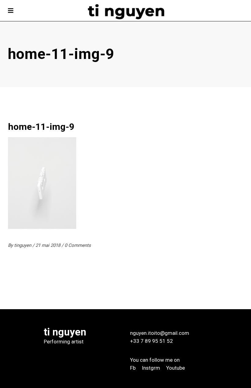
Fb (133, 368)
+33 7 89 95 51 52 (151, 341)
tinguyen (23, 245)
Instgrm (151, 368)
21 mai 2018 (49, 245)
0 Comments (78, 245)
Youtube (175, 368)
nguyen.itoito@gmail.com (159, 333)
